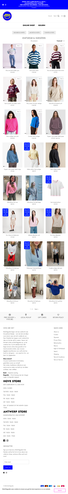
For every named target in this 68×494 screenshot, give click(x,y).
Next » (36, 309)
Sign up (7, 467)
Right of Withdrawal (59, 349)
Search (55, 351)
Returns (56, 346)
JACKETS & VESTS (35, 32)
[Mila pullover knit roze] (12, 188)
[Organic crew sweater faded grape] (56, 122)
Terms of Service (58, 360)
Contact (56, 334)
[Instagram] (5, 4)
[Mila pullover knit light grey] (34, 286)
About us (56, 332)
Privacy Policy (57, 340)
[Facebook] (3, 4)
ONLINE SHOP (29, 25)
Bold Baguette (10, 486)
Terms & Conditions (59, 357)
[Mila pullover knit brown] (12, 286)
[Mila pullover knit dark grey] (12, 253)
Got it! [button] (60, 490)
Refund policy (57, 343)
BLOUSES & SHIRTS (19, 32)
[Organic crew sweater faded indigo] (12, 155)
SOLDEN (41, 25)
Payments (56, 337)
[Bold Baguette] (7, 16)
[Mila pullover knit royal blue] (56, 286)
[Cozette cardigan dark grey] (56, 253)
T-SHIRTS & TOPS (49, 32)
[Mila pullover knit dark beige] (34, 188)
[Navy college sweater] (56, 155)
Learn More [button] (6, 491)
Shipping (56, 354)
